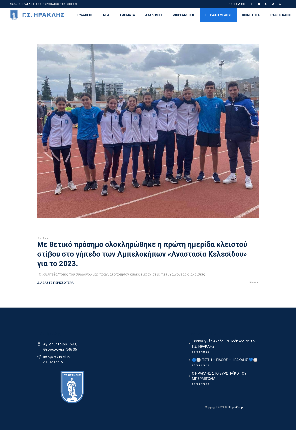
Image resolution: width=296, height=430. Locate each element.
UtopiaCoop (235, 407)
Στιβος (43, 238)
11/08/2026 (201, 352)
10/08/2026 (201, 365)
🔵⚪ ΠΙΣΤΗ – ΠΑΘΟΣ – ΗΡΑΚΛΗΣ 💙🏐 (225, 360)
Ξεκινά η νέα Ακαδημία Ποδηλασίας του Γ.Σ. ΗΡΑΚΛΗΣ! (224, 343)
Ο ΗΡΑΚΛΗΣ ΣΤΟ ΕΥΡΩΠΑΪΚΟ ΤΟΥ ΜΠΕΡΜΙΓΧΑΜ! (49, 4)
